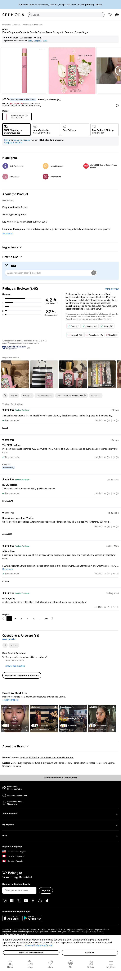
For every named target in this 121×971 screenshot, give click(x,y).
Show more (7, 233)
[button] (24, 945)
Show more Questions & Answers (22, 675)
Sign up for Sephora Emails (16, 884)
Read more (7, 569)
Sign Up (46, 890)
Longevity (37, 40)
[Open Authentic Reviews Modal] (28, 347)
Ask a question (26, 37)
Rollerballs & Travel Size (32, 24)
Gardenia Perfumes (11, 765)
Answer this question (15, 665)
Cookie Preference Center (39, 945)
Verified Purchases (44, 395)
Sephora (24, 757)
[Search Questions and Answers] (5, 645)
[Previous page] (3, 618)
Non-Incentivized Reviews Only (70, 395)
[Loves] (109, 15)
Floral (30, 40)
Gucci (5, 29)
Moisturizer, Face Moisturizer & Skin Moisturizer (51, 757)
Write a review (112, 288)
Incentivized (107, 385)
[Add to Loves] (117, 105)
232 (46, 618)
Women (16, 24)
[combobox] (66, 14)
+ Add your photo (10, 700)
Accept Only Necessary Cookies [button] (31, 952)
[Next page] (52, 618)
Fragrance (6, 24)
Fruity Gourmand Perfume (53, 762)
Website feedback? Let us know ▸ (60, 777)
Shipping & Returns (13, 142)
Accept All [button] (89, 952)
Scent (45, 40)
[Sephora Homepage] (13, 15)
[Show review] (15, 374)
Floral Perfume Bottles (77, 762)
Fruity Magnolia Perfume (28, 762)
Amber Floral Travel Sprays (101, 762)
